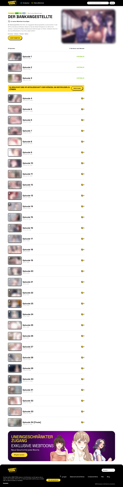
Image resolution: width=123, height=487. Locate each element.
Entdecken (26, 3)
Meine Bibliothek (39, 3)
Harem (16, 13)
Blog (108, 477)
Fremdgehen (11, 13)
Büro (20, 13)
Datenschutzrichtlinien (77, 477)
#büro (26, 33)
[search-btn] (89, 3)
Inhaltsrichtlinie (93, 477)
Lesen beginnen (15, 38)
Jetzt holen (77, 88)
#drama (16, 33)
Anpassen (5, 483)
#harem (21, 33)
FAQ (102, 477)
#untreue (10, 33)
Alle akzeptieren (53, 480)
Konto (112, 3)
